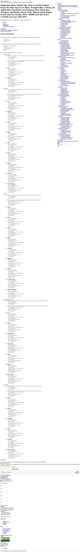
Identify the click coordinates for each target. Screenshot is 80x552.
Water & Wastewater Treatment (67, 55)
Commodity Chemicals (65, 47)
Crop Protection (64, 24)
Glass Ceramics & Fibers (66, 48)
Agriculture (60, 19)
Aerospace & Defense (62, 9)
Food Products (64, 84)
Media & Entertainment (66, 101)
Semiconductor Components (67, 137)
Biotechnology (64, 89)
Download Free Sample (8, 26)
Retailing (63, 64)
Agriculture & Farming (65, 20)
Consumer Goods (61, 56)
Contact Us (60, 142)
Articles (76, 141)
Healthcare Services (65, 91)
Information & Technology (63, 94)
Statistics (70, 141)
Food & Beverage (62, 80)
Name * (13, 466)
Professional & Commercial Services (65, 124)
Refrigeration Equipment (66, 115)
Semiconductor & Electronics (64, 134)
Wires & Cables (64, 78)
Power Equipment (64, 75)
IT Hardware (63, 99)
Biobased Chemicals (65, 46)
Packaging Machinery (65, 118)
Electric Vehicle (64, 34)
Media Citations (6, 522)
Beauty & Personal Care (66, 60)
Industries (59, 8)
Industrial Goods (64, 111)
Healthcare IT (64, 90)
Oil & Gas (63, 74)
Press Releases (60, 141)
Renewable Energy (65, 77)
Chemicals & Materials (62, 42)
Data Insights (60, 139)
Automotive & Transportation (64, 28)
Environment (63, 71)
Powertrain (63, 35)
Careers (4, 533)
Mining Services (64, 73)
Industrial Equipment (65, 110)
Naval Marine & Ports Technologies (68, 15)
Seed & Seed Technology (66, 26)
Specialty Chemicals (65, 54)
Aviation (63, 12)
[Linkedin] (5, 548)
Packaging (60, 116)
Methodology (5, 25)
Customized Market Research (63, 5)
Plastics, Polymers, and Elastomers (68, 52)
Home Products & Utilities (66, 63)
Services (59, 4)
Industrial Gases (64, 49)
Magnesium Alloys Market (27, 2)
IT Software (63, 100)
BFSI (59, 39)
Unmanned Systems (65, 17)
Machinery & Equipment (63, 106)
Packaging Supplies (65, 120)
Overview (5, 22)
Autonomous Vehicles (65, 32)
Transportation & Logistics (66, 38)
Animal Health (64, 87)
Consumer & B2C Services (66, 126)
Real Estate (63, 133)
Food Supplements (65, 85)
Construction (63, 129)
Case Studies (66, 141)
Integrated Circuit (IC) (65, 136)
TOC (4, 23)
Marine (62, 72)
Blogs (74, 141)
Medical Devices (64, 92)
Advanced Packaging (65, 117)
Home (1, 2)
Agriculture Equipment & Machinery (68, 21)
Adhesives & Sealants (65, 43)
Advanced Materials (65, 45)
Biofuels (63, 69)
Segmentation (5, 24)
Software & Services (65, 102)
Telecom (63, 104)
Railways (63, 37)
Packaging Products (65, 119)
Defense (63, 14)
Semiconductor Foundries (66, 138)
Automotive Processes (65, 29)
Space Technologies (65, 16)
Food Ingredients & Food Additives (68, 82)
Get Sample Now (4, 475)
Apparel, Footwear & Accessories (68, 57)
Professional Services (65, 127)
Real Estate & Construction (63, 128)
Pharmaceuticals (64, 93)
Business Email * (15, 468)
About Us (60, 3)
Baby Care (63, 59)
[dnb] (2, 536)
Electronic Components (66, 135)
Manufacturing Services (66, 113)
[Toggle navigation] (8, 1)
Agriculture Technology (66, 22)
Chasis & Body (64, 33)
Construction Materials (65, 132)
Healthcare (60, 86)
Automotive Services (65, 30)
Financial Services (65, 40)
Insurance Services (65, 41)
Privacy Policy (6, 529)
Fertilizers (63, 25)
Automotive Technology (66, 31)
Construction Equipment (66, 130)
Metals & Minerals (65, 50)
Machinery (63, 112)
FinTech (63, 98)
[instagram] (3, 548)
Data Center (63, 97)
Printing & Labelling (65, 123)
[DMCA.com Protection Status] (5, 541)
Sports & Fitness (64, 65)
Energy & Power (61, 67)
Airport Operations (65, 11)
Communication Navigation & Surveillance (69, 13)
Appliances (63, 58)
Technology (63, 103)
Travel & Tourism (64, 66)
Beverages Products (65, 81)
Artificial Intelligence (65, 95)
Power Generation (65, 76)
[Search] (58, 146)
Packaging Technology (65, 121)
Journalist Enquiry (6, 531)
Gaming (63, 61)
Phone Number (15, 469)
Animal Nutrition (64, 23)
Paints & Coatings (64, 51)
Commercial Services (65, 125)
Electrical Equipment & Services (67, 109)
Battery (62, 68)
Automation (63, 107)
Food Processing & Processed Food (68, 83)
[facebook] (6, 548)
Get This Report (3, 476)
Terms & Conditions (7, 528)
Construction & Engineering (66, 108)
